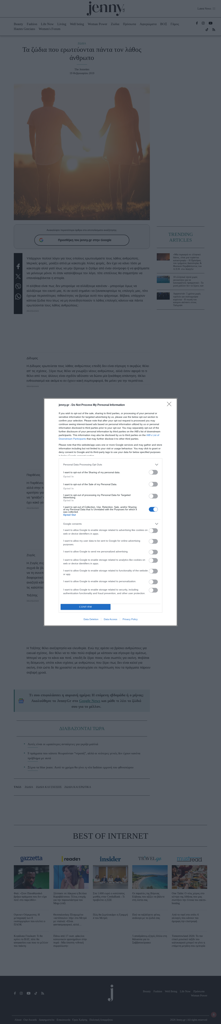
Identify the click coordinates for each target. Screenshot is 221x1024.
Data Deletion (91, 619)
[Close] (170, 405)
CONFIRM (85, 607)
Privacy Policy (130, 619)
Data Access (110, 619)
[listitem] (110, 464)
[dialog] (110, 512)
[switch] (153, 472)
